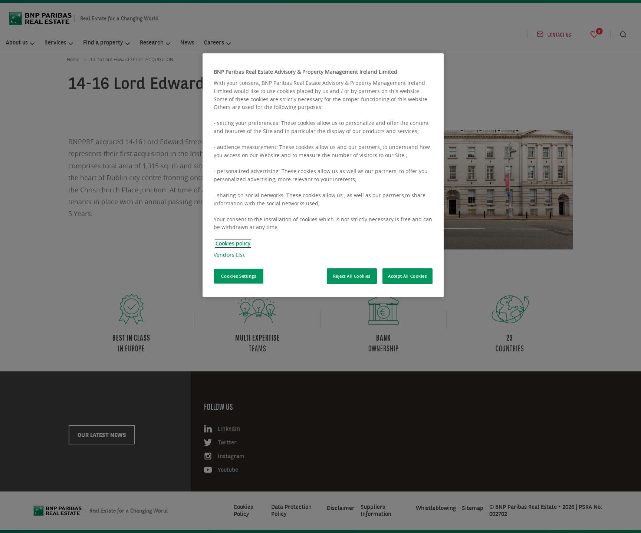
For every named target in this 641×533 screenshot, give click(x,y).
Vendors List (229, 254)
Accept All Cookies (407, 276)
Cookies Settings (238, 276)
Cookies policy (233, 243)
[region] (323, 175)
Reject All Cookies (352, 276)
